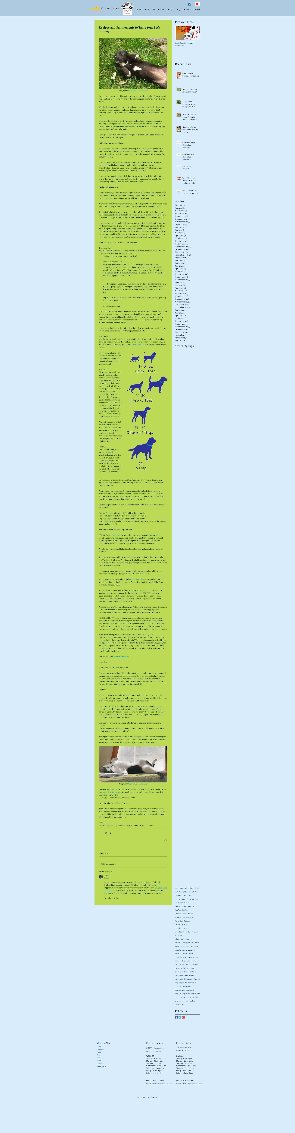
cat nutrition (139, 825)
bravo (177, 961)
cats (192, 968)
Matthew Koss (180, 917)
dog (176, 983)
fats (187, 1001)
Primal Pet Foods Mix (182, 932)
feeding (192, 1001)
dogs (176, 997)
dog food (178, 986)
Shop (99, 1055)
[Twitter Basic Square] (179, 1017)
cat (182, 961)
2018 (185, 888)
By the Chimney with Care (188, 892)
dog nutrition (119, 825)
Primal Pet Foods (181, 928)
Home (99, 1046)
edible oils (194, 997)
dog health (186, 986)
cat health (194, 961)
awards (177, 953)
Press (99, 1061)
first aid (130, 825)
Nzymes (187, 921)
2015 (176, 888)
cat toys (195, 964)
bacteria (184, 953)
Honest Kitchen (180, 906)
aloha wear (185, 946)
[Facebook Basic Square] (176, 1017)
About (99, 1052)
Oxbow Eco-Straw (181, 924)
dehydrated (188, 979)
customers (179, 979)
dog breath (183, 983)
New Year (189, 917)
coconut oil (179, 975)
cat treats (178, 968)
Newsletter (179, 921)
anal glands (194, 946)
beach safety (179, 957)
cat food (187, 961)
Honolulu (190, 906)
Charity (189, 895)
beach (191, 953)
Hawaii (186, 903)
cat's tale (186, 968)
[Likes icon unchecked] (105, 897)
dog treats (186, 994)
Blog (98, 1058)
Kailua (190, 914)
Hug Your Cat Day (181, 910)
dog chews (192, 983)
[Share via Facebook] (100, 833)
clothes (184, 972)
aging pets (186, 943)
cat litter (178, 964)
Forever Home (180, 899)
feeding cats (179, 1004)
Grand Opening (192, 899)
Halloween (179, 903)
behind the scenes (191, 957)
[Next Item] (197, 33)
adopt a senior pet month (184, 939)
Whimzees (178, 935)
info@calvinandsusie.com (162, 1084)
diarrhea (149, 825)
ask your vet (190, 950)
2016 (181, 888)
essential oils (179, 1001)
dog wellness (195, 994)
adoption (178, 943)
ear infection (184, 997)
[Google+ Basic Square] (183, 1017)
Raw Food (100, 1049)
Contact (100, 1063)
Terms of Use (101, 1067)
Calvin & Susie (180, 895)
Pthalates (195, 932)
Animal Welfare (193, 888)
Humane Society (181, 914)
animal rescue (180, 950)
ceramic (178, 972)
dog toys (178, 994)
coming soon (189, 975)
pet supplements (106, 825)
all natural (195, 943)
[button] (189, 4)
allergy (177, 946)
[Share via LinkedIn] (111, 833)
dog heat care (180, 990)
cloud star (192, 972)
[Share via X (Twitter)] (106, 833)
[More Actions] (166, 877)
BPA (176, 892)
